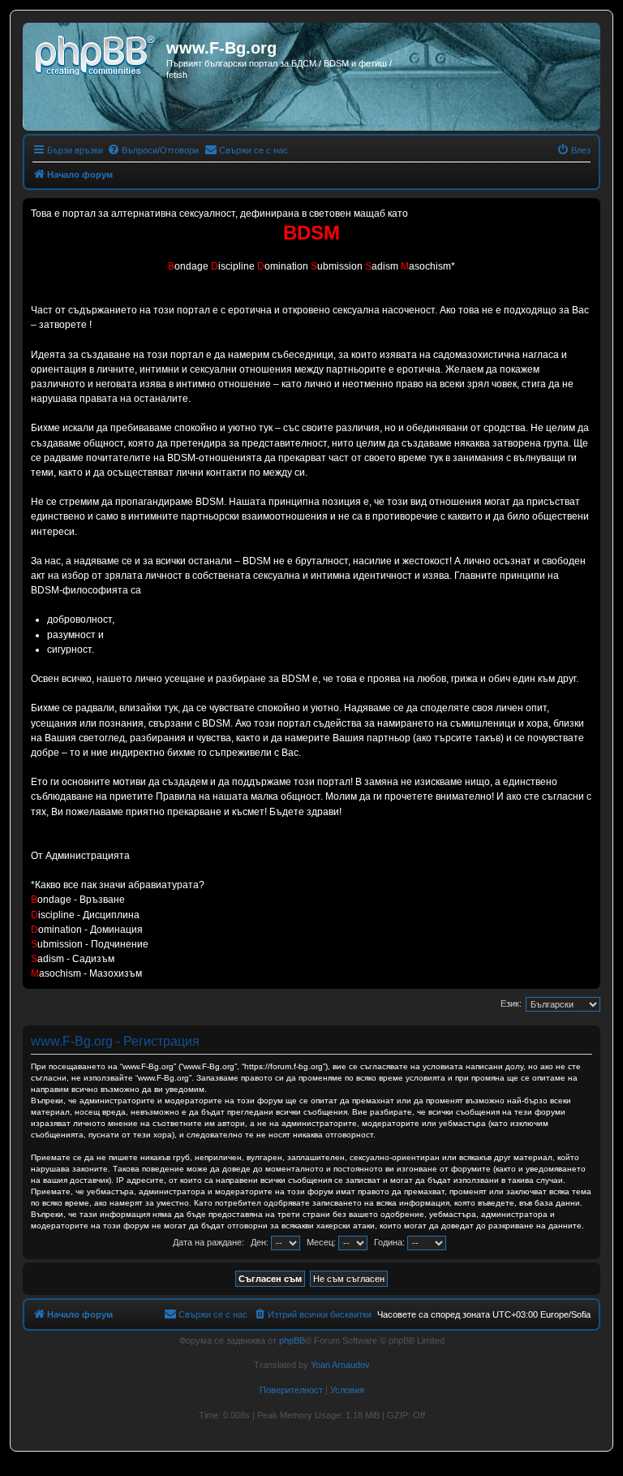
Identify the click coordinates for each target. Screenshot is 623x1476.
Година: (390, 1242)
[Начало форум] (96, 53)
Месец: (322, 1242)
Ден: (261, 1242)
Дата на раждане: (208, 1242)
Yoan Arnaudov (340, 1365)
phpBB (292, 1340)
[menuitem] (153, 150)
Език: (511, 1003)
